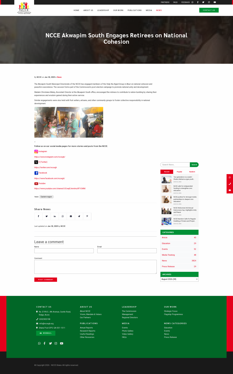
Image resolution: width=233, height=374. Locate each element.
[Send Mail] (230, 190)
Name (36, 247)
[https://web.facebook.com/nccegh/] (44, 343)
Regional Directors (130, 318)
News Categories (175, 323)
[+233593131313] (230, 177)
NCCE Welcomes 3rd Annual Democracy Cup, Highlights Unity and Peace (185, 210)
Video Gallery (127, 334)
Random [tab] (192, 172)
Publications (135, 10)
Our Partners (85, 318)
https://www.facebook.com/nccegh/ (49, 178)
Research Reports (87, 331)
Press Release (170, 337)
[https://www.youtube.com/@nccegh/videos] (60, 343)
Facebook (43, 173)
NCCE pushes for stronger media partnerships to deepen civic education (185, 199)
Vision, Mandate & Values (91, 314)
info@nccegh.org (46, 323)
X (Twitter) (42, 162)
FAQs (175, 2)
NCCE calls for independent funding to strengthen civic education (183, 188)
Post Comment (45, 280)
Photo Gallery (127, 331)
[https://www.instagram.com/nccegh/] (55, 343)
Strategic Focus (170, 311)
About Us (88, 10)
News (159, 10)
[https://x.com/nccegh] (49, 343)
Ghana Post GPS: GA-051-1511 (52, 328)
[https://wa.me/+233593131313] (38, 343)
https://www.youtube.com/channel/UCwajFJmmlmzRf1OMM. (60, 188)
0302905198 (44, 319)
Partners (165, 2)
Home (76, 10)
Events (125, 328)
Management (127, 314)
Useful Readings (87, 334)
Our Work (118, 10)
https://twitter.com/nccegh (45, 167)
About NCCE (85, 311)
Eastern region (46, 197)
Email (99, 247)
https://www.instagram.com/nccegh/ (49, 157)
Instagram (42, 151)
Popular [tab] (179, 172)
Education (168, 328)
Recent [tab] (166, 172)
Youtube (42, 183)
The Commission (129, 311)
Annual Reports (86, 328)
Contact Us (209, 10)
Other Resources (87, 337)
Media (149, 10)
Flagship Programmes (173, 314)
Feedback (185, 2)
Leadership (103, 10)
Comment (38, 258)
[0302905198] (230, 184)
